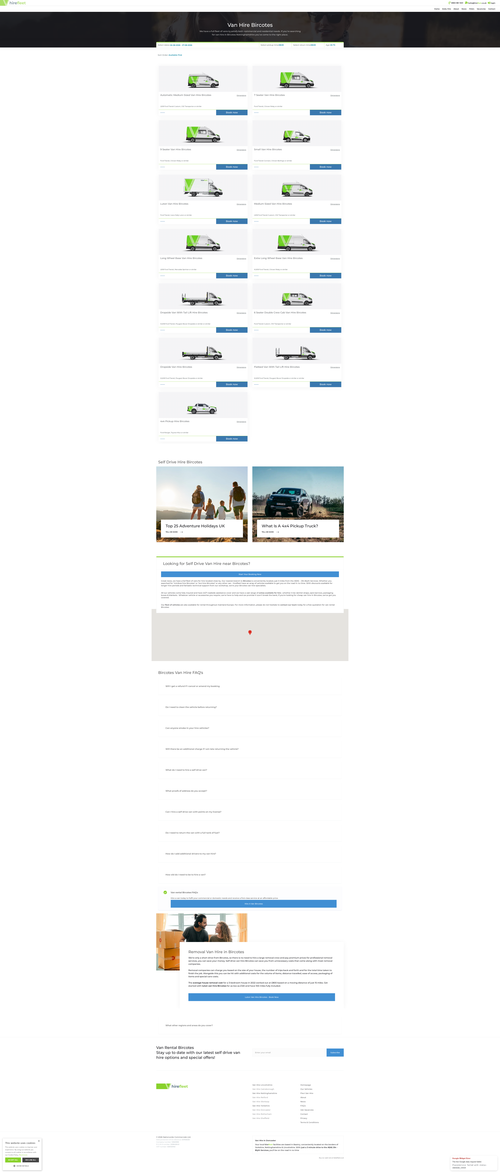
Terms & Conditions (309, 1122)
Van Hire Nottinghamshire (264, 1093)
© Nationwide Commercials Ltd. (173, 1137)
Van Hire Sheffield (260, 1118)
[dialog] (4, 1169)
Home (437, 9)
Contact (491, 9)
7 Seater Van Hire (264, 95)
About (456, 9)
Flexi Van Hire (306, 1093)
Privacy (303, 1118)
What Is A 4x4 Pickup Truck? (290, 526)
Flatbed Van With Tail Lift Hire (271, 367)
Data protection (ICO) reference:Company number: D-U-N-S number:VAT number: (173, 1143)
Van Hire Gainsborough (263, 1089)
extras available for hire (270, 593)
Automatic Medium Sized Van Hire (180, 95)
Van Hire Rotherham (262, 1114)
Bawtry (296, 1144)
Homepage (305, 1085)
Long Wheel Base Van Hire (176, 258)
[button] (446, 9)
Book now (232, 112)
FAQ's (471, 9)
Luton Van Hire (169, 203)
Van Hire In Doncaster (265, 1140)
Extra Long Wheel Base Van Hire (273, 258)
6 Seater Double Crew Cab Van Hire (275, 312)
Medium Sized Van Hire (268, 203)
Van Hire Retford (260, 1097)
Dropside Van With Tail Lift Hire (178, 312)
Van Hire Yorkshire (261, 1106)
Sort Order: (163, 55)
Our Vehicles (306, 1089)
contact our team (288, 605)
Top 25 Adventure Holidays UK (195, 526)
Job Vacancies (307, 1110)
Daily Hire (446, 9)
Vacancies (481, 9)
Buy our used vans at (331, 1158)
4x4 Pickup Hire (169, 421)
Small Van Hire (262, 149)
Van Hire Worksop (260, 1101)
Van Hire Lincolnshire (262, 1085)
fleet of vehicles (172, 605)
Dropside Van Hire (171, 367)
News (464, 9)
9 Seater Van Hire (170, 149)
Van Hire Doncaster (261, 1110)
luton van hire (209, 986)
